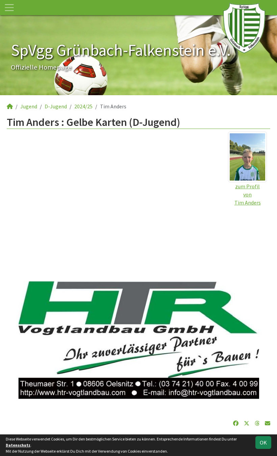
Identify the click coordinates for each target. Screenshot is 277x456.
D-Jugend (56, 106)
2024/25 (83, 106)
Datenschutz (18, 445)
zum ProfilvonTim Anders (247, 194)
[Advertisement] (138, 254)
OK (263, 442)
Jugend (28, 106)
